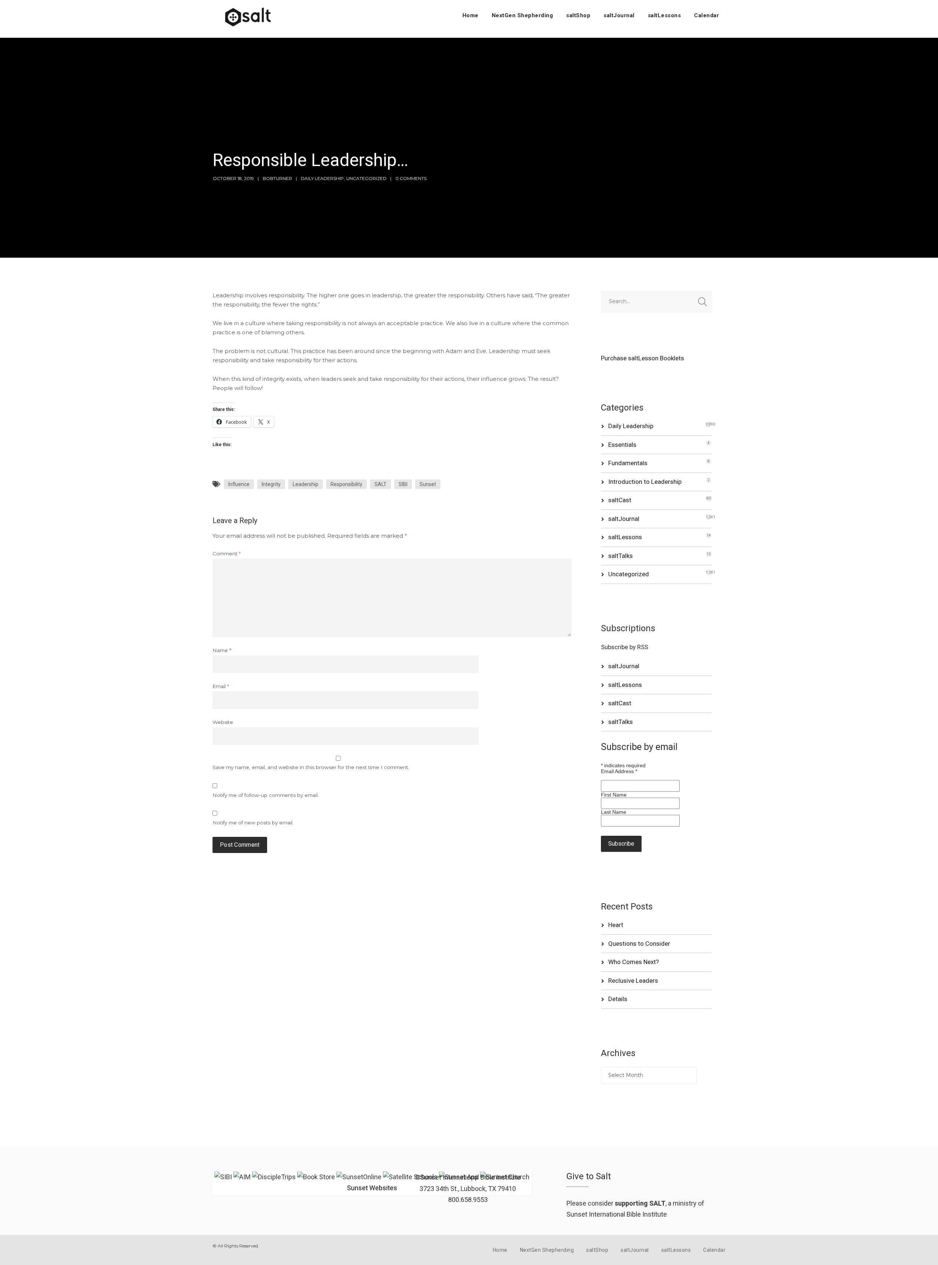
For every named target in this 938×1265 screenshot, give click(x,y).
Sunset (428, 484)
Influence (239, 484)
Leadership (305, 484)
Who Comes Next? (633, 962)
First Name (614, 795)
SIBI (403, 484)
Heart (615, 924)
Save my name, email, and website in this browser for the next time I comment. (311, 767)
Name (222, 650)
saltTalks (620, 555)
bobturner (277, 178)
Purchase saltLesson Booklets (642, 358)
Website (223, 722)
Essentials (622, 444)
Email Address (619, 771)
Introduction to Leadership (645, 481)
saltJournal (619, 15)
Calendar (706, 15)
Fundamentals (627, 463)
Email (221, 686)
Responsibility (346, 484)
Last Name (613, 812)
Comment (227, 553)
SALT (380, 484)
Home (470, 15)
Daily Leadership (322, 178)
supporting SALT (640, 1203)
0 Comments (410, 178)
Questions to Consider (639, 943)
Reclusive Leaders (633, 980)
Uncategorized (366, 178)
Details (617, 999)
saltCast (619, 500)
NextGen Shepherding (522, 15)
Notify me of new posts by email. (253, 822)
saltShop (578, 15)
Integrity (271, 484)
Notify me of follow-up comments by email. (266, 795)
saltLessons (664, 15)
